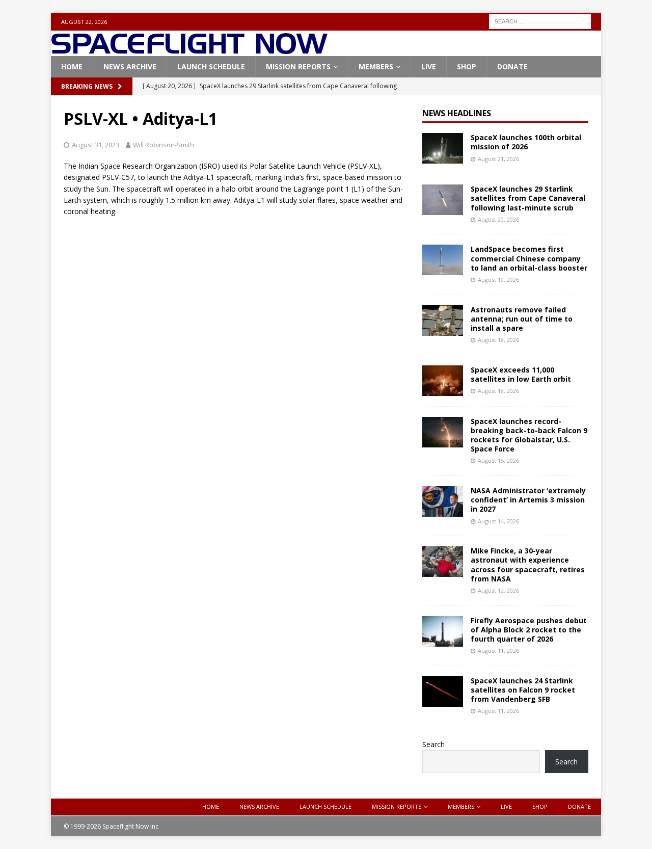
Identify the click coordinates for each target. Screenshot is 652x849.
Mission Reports (298, 66)
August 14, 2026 (498, 521)
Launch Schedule (211, 66)
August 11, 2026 (498, 650)
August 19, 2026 (498, 279)
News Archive (129, 66)
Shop (466, 66)
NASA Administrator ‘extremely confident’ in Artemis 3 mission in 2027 (528, 500)
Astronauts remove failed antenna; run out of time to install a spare (522, 319)
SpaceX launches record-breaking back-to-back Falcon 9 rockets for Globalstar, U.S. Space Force (529, 435)
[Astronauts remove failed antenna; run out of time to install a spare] (442, 320)
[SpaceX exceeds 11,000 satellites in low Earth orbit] (442, 380)
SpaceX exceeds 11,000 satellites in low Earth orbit (521, 374)
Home (72, 66)
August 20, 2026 (498, 219)
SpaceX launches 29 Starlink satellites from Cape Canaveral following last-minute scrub (528, 198)
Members (376, 66)
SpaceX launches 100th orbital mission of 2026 (526, 141)
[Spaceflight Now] (189, 50)
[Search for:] (540, 20)
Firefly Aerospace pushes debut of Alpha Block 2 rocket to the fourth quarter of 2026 (529, 630)
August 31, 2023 (95, 144)
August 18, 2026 (498, 339)
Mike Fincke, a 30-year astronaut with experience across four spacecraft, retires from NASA (528, 564)
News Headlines (456, 113)
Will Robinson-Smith (163, 144)
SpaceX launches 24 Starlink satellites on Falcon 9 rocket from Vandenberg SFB (523, 690)
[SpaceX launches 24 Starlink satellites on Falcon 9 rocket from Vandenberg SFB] (442, 691)
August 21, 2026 (498, 159)
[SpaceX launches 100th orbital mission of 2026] (442, 148)
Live (428, 66)
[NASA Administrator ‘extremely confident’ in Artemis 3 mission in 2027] (442, 501)
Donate (512, 66)
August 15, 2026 (498, 460)
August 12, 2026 (498, 590)
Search (433, 744)
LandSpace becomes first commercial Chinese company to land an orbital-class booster (529, 258)
